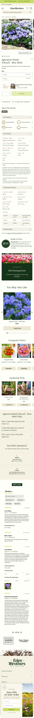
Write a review (17, 484)
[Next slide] (32, 312)
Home (3, 17)
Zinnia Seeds (24, 359)
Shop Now (9, 368)
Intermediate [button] (8, 527)
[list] (17, 459)
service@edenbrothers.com (17, 472)
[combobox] (17, 12)
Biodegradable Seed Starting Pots (24, 398)
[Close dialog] (31, 685)
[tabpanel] (17, 560)
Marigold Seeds (8, 359)
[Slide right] (30, 34)
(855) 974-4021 (17, 459)
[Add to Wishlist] (32, 59)
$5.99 (17, 323)
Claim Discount (11, 709)
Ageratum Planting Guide (14, 233)
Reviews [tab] (9, 491)
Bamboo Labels (9, 397)
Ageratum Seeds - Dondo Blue (17, 321)
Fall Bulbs (26, 1)
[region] (17, 312)
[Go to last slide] (2, 312)
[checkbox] (9, 503)
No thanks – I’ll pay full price (12, 712)
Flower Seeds (8, 17)
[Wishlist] (27, 8)
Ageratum (14, 17)
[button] (2, 8)
